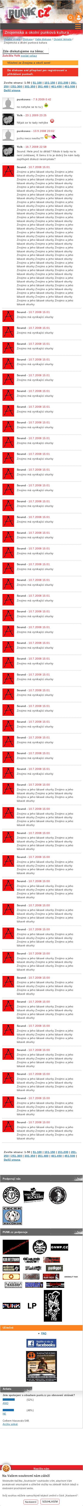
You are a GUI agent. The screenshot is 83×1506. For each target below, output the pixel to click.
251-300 (16, 86)
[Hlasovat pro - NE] (14, 1410)
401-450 (56, 86)
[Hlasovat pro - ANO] (14, 1399)
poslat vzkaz (29, 55)
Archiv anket (10, 1424)
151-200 (63, 82)
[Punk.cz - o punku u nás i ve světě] (30, 11)
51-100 (37, 82)
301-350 (30, 86)
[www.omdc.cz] (41, 1380)
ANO (5, 1403)
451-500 (69, 86)
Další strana (12, 90)
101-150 (49, 82)
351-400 (43, 86)
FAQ (44, 1333)
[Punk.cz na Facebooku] (41, 1346)
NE (4, 1413)
